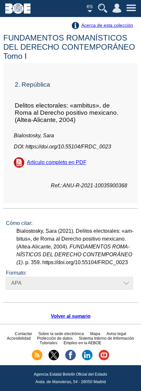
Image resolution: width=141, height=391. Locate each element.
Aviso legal (116, 334)
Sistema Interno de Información (106, 338)
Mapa (95, 334)
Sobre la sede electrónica (61, 334)
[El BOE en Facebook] (70, 359)
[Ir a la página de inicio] (17, 12)
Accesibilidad (19, 338)
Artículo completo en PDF (57, 162)
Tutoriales (48, 343)
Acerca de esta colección (107, 25)
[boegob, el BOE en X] (54, 359)
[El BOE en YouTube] (104, 359)
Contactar (23, 334)
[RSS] (37, 359)
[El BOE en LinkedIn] (87, 359)
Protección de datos (54, 338)
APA (16, 283)
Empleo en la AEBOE (82, 343)
